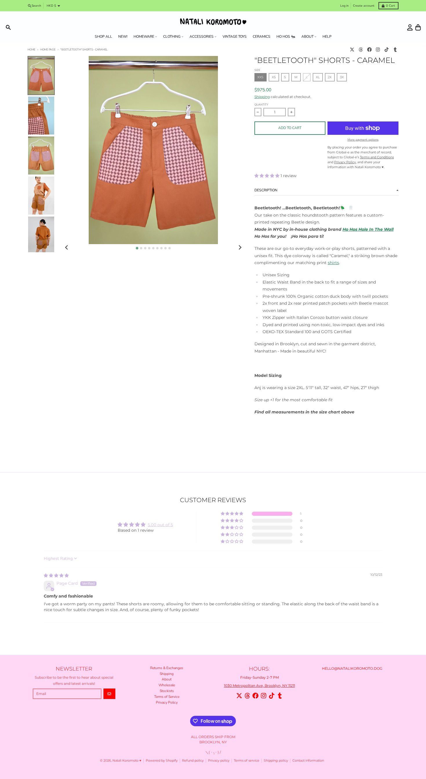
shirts (333, 262)
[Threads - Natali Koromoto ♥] (360, 49)
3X (342, 77)
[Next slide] (239, 247)
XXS (260, 77)
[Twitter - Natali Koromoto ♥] (352, 49)
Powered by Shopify (162, 760)
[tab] (137, 248)
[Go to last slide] (66, 247)
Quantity (261, 104)
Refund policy (193, 760)
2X (330, 77)
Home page (48, 49)
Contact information (308, 760)
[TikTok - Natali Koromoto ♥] (386, 49)
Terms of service (246, 760)
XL (318, 77)
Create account (363, 5)
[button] (267, 175)
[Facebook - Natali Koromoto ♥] (369, 49)
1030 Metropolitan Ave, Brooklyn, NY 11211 (259, 685)
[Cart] (418, 27)
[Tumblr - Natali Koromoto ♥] (395, 49)
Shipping (262, 97)
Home (31, 49)
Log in (344, 5)
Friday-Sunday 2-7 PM (259, 677)
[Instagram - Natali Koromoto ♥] (378, 49)
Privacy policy (219, 760)
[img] (56, 575)
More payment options (362, 140)
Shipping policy (276, 760)
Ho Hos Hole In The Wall (368, 229)
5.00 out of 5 (160, 524)
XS (274, 77)
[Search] (8, 27)
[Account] (410, 27)
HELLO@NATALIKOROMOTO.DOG (352, 668)
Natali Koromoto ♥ (126, 760)
